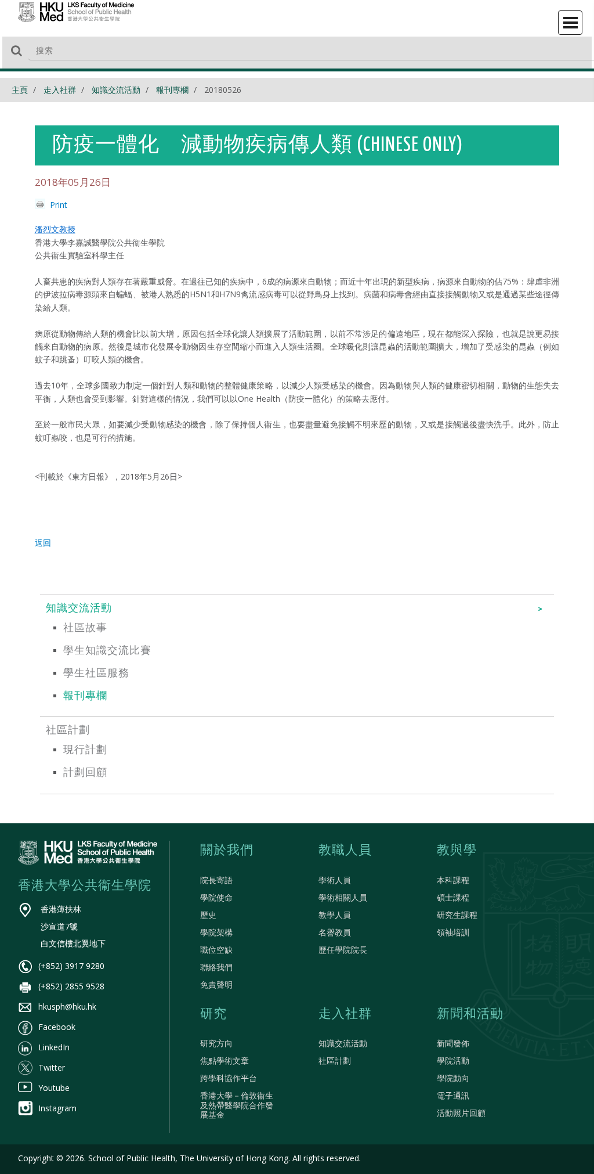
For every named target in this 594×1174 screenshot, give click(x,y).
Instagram (57, 1108)
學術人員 (334, 879)
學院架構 (216, 932)
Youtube (54, 1087)
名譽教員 (334, 932)
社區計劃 (334, 1060)
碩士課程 (453, 897)
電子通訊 (453, 1095)
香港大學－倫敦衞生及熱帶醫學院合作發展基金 (236, 1105)
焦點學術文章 (224, 1060)
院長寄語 (216, 879)
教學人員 (334, 914)
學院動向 (453, 1077)
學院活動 (453, 1060)
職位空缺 (216, 949)
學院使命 (216, 897)
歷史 (208, 914)
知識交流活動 (116, 89)
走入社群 (60, 89)
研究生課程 (457, 914)
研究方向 (216, 1043)
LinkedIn (54, 1047)
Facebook (56, 1026)
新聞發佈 (453, 1043)
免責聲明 (216, 984)
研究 (213, 1014)
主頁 (20, 89)
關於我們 (226, 850)
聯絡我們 (216, 967)
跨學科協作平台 (228, 1077)
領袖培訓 (453, 932)
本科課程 (453, 879)
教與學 (457, 850)
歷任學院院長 (342, 949)
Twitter (51, 1067)
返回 (43, 542)
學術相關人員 (342, 897)
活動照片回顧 (461, 1112)
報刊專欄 (172, 89)
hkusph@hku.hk (67, 1006)
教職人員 (345, 850)
